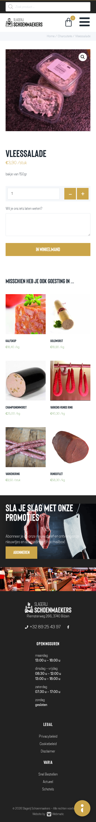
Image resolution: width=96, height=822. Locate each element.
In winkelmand (48, 249)
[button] (21, 552)
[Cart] (68, 23)
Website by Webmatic (48, 814)
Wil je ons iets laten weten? (24, 209)
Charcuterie (65, 36)
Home (51, 36)
